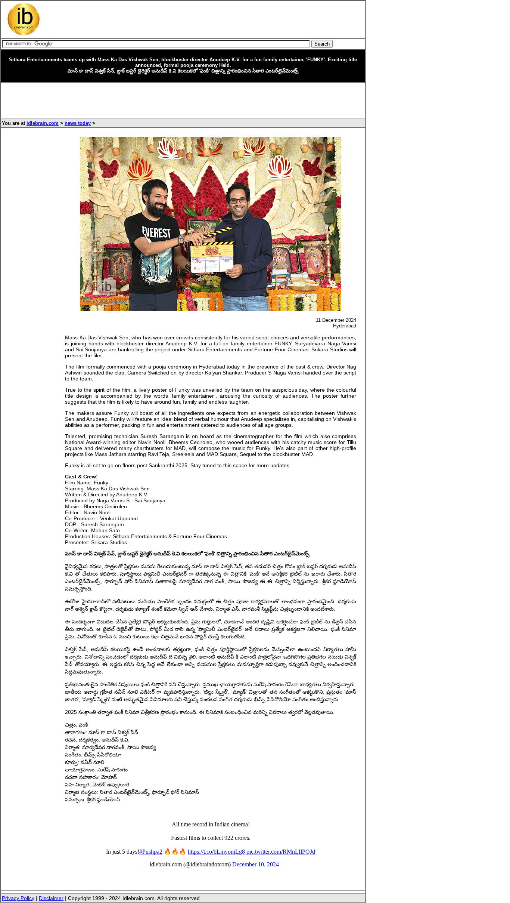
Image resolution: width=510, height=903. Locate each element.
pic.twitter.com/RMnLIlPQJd (280, 851)
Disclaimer (51, 898)
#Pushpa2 (150, 851)
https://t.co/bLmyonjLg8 (216, 851)
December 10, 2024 (255, 864)
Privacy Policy (18, 898)
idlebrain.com (43, 123)
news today (78, 123)
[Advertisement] (188, 19)
